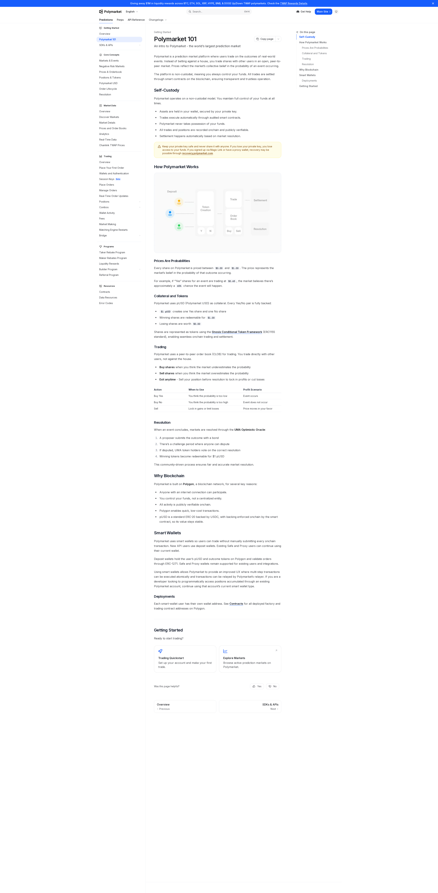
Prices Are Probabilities (315, 47)
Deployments (309, 80)
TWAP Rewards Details (293, 3)
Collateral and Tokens (314, 53)
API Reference (136, 19)
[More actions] (278, 39)
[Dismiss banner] (433, 3)
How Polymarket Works (313, 42)
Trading (306, 58)
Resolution (308, 64)
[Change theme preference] (336, 11)
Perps (120, 19)
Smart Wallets (307, 75)
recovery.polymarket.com (197, 153)
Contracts (236, 603)
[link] (185, 659)
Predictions (106, 19)
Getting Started (308, 86)
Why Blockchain (308, 69)
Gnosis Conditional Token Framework (237, 332)
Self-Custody (307, 36)
